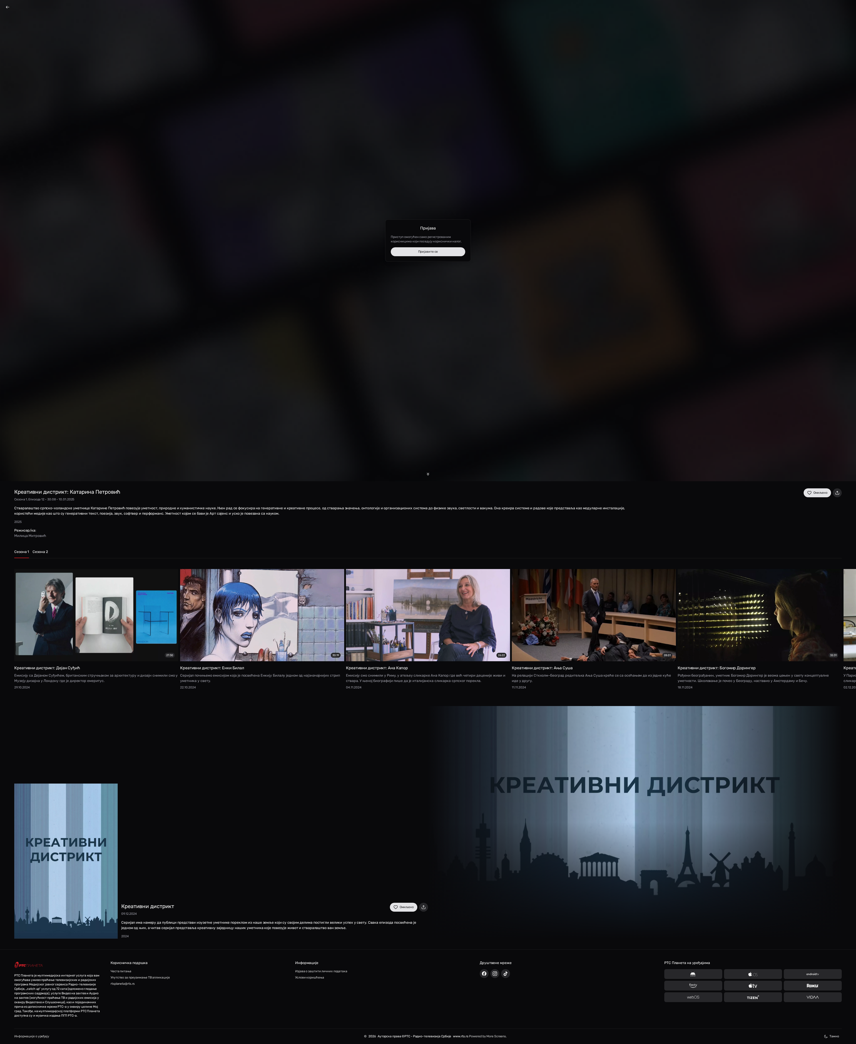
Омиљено (820, 493)
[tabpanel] (428, 628)
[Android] (693, 974)
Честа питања (121, 971)
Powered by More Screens (487, 1036)
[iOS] (753, 974)
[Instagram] (494, 973)
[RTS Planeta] (28, 965)
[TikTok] (505, 973)
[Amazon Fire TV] (693, 986)
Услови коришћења (309, 977)
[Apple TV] (753, 986)
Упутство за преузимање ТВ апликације (140, 977)
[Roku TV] (813, 986)
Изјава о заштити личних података (321, 971)
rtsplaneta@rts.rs (123, 984)
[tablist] (428, 553)
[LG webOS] (693, 997)
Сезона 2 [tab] (40, 552)
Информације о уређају (31, 1036)
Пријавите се (428, 252)
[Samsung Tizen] (753, 997)
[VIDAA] (813, 997)
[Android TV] (813, 974)
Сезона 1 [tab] (21, 552)
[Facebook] (484, 973)
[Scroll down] (428, 474)
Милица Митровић (30, 536)
